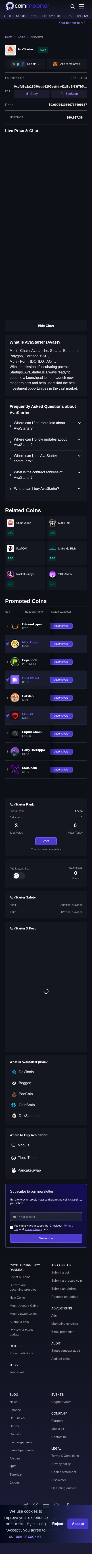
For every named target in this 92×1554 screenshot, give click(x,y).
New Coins (17, 1297)
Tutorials (16, 1474)
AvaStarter (36, 37)
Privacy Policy (33, 1229)
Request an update (64, 1296)
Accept (78, 1524)
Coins (21, 37)
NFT (13, 1466)
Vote (46, 841)
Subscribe (46, 1238)
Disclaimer (58, 1480)
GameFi (15, 1434)
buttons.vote (61, 625)
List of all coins (20, 1277)
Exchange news (21, 1442)
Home (9, 37)
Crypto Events (61, 1402)
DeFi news (17, 1418)
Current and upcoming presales (23, 1287)
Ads (54, 1315)
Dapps (14, 1426)
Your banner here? (72, 22)
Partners (57, 1420)
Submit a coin (19, 1322)
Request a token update (21, 1332)
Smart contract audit (65, 1350)
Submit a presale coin (66, 1280)
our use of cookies (25, 1536)
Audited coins (60, 1358)
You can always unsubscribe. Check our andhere (44, 1227)
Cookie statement (63, 1472)
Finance (15, 1410)
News (13, 1402)
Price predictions (21, 1353)
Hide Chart (46, 325)
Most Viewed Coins (23, 1314)
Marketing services (64, 1323)
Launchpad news (22, 1450)
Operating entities (63, 1488)
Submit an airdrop (64, 1288)
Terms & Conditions (65, 1455)
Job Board (17, 1372)
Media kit (57, 1428)
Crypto (14, 1482)
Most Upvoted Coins (24, 1305)
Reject (57, 1524)
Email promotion (62, 1331)
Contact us (59, 1437)
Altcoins (15, 1458)
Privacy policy (61, 1464)
